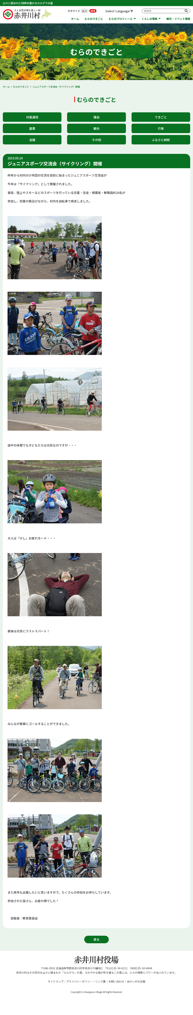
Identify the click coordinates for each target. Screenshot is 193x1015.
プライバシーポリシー (79, 981)
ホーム (75, 18)
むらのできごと (94, 18)
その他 (96, 139)
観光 (96, 128)
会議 (32, 139)
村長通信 (32, 117)
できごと (161, 117)
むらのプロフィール (120, 18)
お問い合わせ (116, 981)
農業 (32, 128)
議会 (96, 117)
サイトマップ (56, 981)
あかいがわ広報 (136, 981)
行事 (161, 128)
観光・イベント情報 (178, 18)
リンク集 (100, 981)
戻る (96, 939)
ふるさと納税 (161, 139)
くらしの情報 (149, 18)
